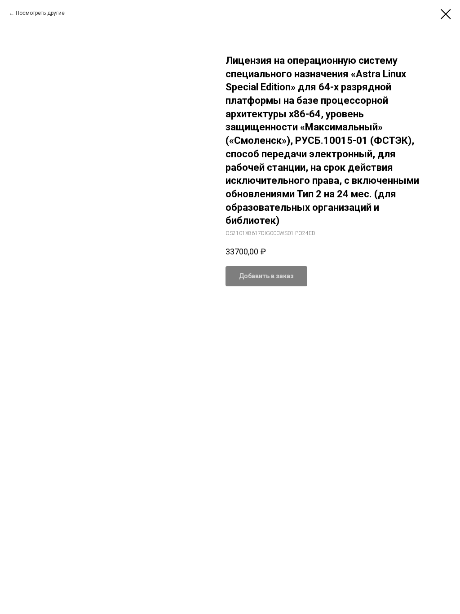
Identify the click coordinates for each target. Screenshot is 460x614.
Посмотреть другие (40, 13)
